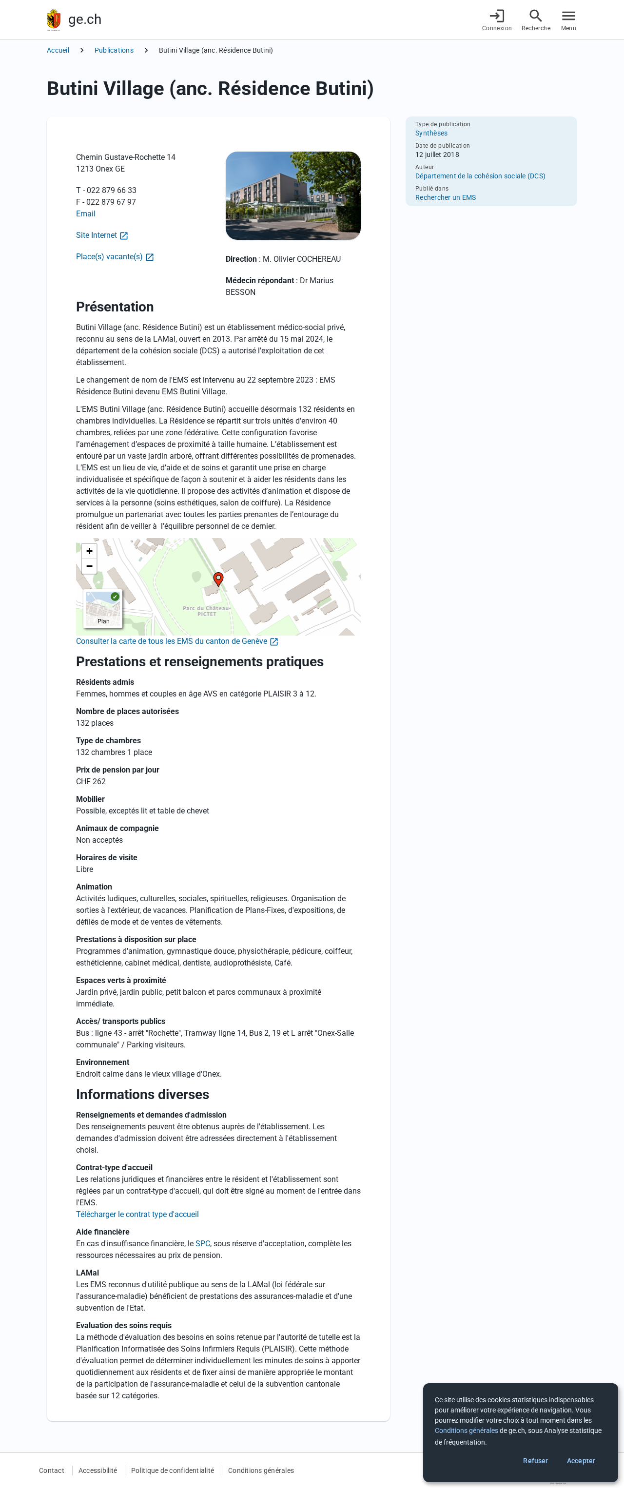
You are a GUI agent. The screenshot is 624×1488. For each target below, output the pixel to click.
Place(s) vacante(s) (109, 256)
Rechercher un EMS (445, 197)
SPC (202, 1243)
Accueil (58, 50)
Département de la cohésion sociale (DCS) (480, 176)
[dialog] (520, 1432)
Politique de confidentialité (172, 1470)
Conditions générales (261, 1470)
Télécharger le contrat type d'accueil (137, 1214)
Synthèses (431, 133)
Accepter (581, 1461)
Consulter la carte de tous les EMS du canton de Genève (171, 641)
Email (86, 213)
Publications (114, 50)
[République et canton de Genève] (53, 20)
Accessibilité (97, 1470)
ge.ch (84, 19)
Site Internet (96, 235)
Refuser (535, 1461)
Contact (51, 1470)
